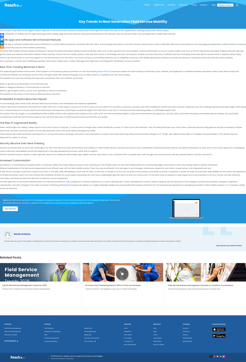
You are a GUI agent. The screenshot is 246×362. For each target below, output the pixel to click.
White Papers (157, 341)
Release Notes (187, 341)
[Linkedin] (2, 43)
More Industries (129, 344)
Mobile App (87, 335)
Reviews (185, 335)
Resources (183, 5)
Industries (171, 5)
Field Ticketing (48, 328)
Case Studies (157, 338)
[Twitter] (2, 39)
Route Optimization (90, 331)
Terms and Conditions (57, 358)
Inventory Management (51, 338)
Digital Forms (159, 5)
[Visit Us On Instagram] (223, 356)
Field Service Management (13, 328)
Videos (155, 335)
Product (147, 5)
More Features (88, 341)
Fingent (99, 356)
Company (203, 5)
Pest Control (128, 335)
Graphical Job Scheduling (52, 331)
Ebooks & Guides (158, 344)
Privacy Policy (70, 358)
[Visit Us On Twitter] (211, 356)
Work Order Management (13, 331)
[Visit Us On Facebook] (214, 356)
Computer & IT (128, 341)
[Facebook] (2, 35)
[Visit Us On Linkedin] (220, 356)
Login (214, 5)
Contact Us (186, 331)
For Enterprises (10, 341)
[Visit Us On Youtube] (217, 356)
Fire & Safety (128, 338)
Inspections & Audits (11, 335)
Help (154, 328)
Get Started (10, 209)
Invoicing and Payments (91, 338)
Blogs (155, 331)
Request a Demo (225, 5)
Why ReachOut (187, 338)
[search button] (237, 5)
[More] (2, 47)
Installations (127, 331)
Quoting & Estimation (50, 341)
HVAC (126, 328)
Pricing (194, 5)
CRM (45, 335)
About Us (185, 328)
